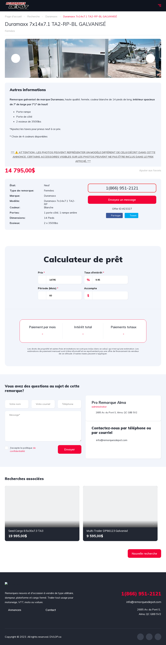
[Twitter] (149, 636)
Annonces (14, 610)
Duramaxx (51, 16)
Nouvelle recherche (144, 553)
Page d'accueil (13, 16)
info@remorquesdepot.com (143, 602)
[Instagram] (158, 636)
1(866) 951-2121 (122, 187)
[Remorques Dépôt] (17, 6)
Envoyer (69, 449)
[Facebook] (140, 636)
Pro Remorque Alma (109, 402)
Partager (115, 215)
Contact (51, 610)
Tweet (132, 215)
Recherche (33, 16)
